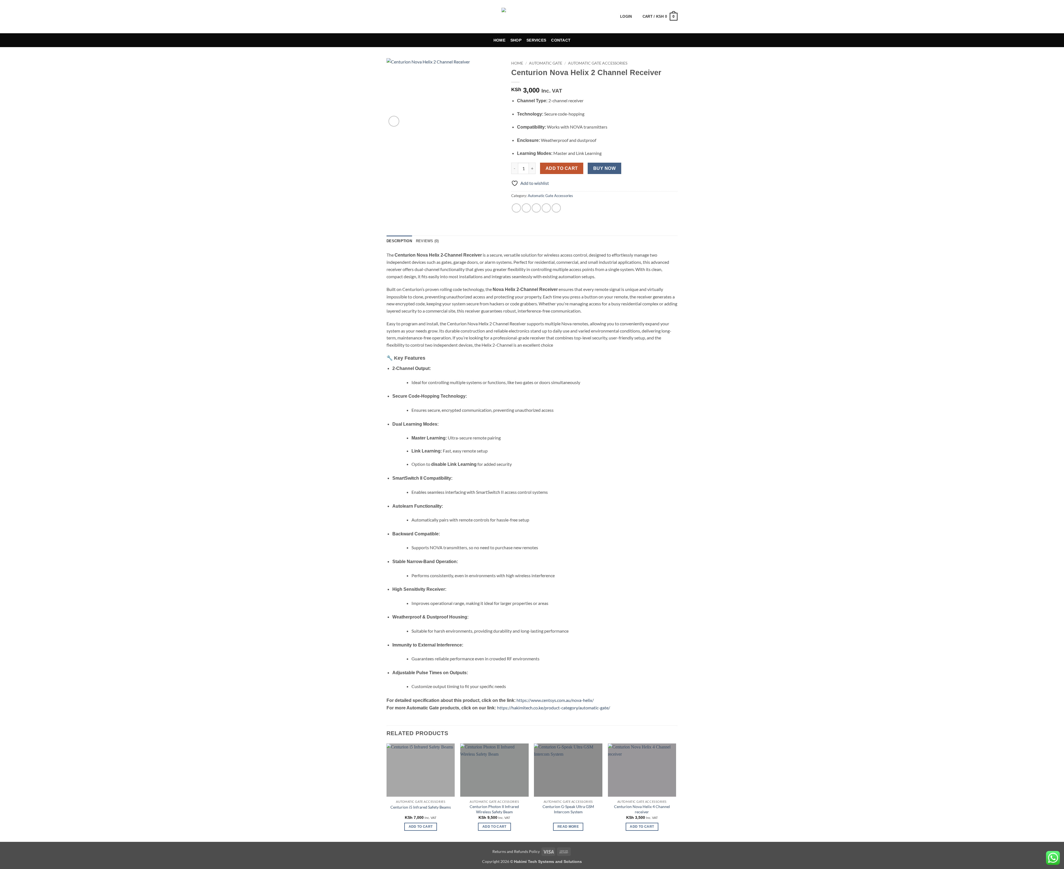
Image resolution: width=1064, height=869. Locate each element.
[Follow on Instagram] (430, 16)
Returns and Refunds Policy (516, 851)
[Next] (676, 792)
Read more (568, 826)
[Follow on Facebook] (423, 16)
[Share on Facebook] (516, 208)
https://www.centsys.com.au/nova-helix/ (555, 700)
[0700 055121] (402, 17)
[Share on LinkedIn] (556, 208)
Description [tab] (399, 241)
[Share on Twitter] (526, 208)
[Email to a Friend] (536, 208)
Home (499, 40)
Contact (561, 40)
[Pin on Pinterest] (546, 208)
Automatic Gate (545, 63)
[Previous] (387, 792)
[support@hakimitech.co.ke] (389, 17)
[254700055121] (413, 17)
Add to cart (562, 168)
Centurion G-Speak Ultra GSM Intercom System (568, 809)
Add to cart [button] (421, 826)
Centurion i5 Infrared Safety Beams (420, 807)
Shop (515, 40)
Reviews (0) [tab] (427, 241)
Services (536, 40)
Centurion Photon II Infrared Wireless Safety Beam (494, 809)
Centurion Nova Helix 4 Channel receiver (642, 809)
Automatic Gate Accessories (597, 63)
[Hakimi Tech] (532, 16)
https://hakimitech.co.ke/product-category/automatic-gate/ (553, 707)
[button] (612, 16)
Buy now (604, 168)
